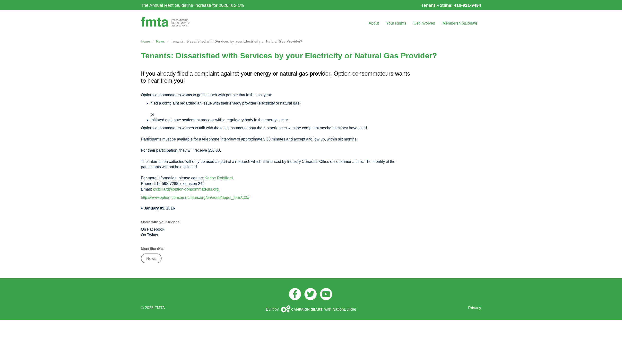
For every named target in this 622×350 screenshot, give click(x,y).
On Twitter (149, 235)
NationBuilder (344, 309)
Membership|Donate (459, 23)
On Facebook (152, 229)
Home (145, 41)
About (374, 23)
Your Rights (396, 23)
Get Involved (424, 23)
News (160, 41)
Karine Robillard (219, 178)
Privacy (474, 308)
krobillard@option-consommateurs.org (186, 189)
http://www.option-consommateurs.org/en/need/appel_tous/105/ (195, 197)
